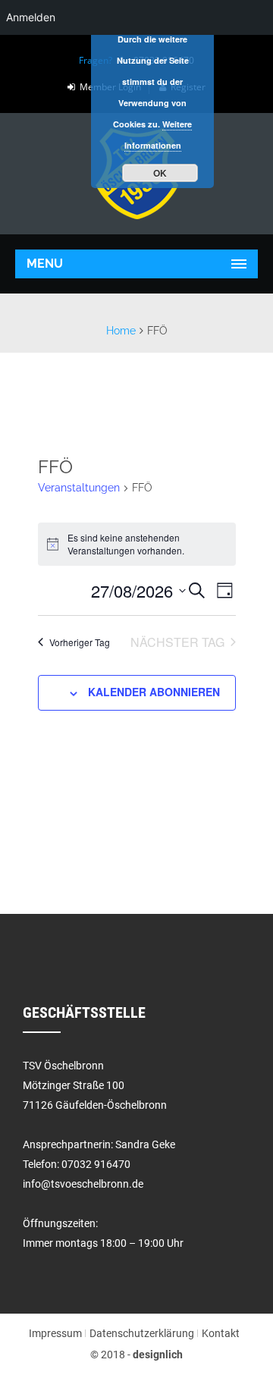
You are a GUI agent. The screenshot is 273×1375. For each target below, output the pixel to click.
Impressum (55, 1333)
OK (160, 173)
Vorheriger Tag (79, 642)
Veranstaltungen (79, 488)
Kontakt (221, 1333)
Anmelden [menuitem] (30, 17)
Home (121, 331)
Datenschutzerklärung (141, 1333)
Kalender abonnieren (154, 691)
